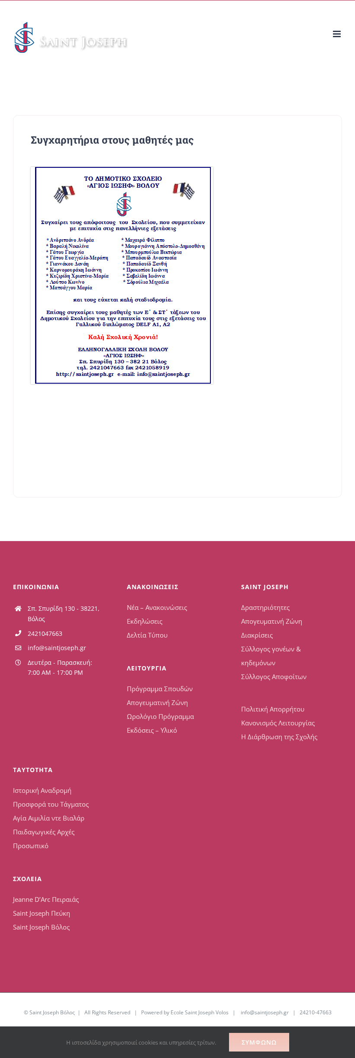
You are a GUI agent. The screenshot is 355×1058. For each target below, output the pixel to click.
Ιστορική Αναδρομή (42, 790)
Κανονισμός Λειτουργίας (278, 722)
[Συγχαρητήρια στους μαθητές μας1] (122, 170)
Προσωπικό (30, 845)
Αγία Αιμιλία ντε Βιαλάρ (48, 818)
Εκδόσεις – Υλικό (152, 730)
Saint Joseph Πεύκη (41, 913)
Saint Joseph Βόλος (41, 927)
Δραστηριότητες (265, 607)
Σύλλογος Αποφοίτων (274, 676)
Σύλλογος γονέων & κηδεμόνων (271, 655)
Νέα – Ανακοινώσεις (157, 607)
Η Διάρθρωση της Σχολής (279, 736)
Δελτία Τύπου (147, 635)
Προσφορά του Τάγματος (51, 804)
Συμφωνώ (259, 1042)
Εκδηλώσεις (144, 621)
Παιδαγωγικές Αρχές (43, 831)
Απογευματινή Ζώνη (157, 702)
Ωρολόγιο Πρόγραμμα (160, 716)
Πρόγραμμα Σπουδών (160, 688)
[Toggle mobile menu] (337, 33)
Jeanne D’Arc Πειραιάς (46, 899)
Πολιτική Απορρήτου (272, 709)
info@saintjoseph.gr (57, 648)
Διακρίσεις (257, 635)
